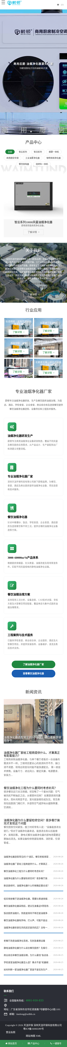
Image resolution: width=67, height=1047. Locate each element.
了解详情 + (33, 232)
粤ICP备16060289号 (33, 1029)
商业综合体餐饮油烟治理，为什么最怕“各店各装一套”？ (27, 955)
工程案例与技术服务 (20, 635)
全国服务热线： (26, 1000)
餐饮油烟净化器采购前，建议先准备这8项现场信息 (27, 906)
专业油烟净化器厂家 (20, 476)
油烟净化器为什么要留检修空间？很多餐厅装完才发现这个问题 (27, 878)
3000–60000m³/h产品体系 (23, 557)
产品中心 (34, 1043)
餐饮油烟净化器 (47, 283)
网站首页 (12, 1043)
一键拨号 (56, 1043)
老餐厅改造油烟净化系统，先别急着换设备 (24, 941)
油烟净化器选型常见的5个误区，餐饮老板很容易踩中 (27, 857)
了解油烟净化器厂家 (33, 664)
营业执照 (10, 1032)
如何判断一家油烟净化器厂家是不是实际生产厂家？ (27, 969)
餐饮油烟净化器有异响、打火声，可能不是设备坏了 (27, 920)
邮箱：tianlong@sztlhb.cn (22, 1014)
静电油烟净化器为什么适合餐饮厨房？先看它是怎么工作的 (27, 948)
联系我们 (9, 991)
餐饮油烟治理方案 (19, 594)
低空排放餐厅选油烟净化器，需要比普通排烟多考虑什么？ (27, 899)
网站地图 (30, 1036)
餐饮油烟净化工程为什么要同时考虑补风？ (24, 871)
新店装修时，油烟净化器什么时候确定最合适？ (27, 885)
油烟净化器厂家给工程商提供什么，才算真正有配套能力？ (27, 864)
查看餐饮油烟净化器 (33, 673)
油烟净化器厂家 (22, 283)
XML (38, 1036)
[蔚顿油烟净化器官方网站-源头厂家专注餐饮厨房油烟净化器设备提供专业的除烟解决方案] (14, 3)
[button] (31, 131)
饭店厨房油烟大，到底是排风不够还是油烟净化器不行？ (27, 913)
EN (62, 5)
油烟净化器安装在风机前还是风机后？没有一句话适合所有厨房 (27, 927)
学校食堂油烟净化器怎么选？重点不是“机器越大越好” (27, 962)
